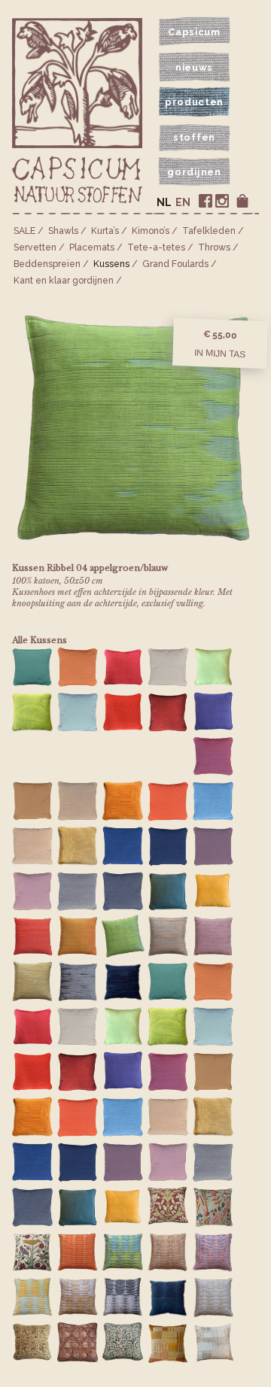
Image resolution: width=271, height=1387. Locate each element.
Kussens (111, 264)
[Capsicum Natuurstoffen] (77, 180)
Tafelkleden (209, 231)
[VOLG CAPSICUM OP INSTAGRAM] (222, 200)
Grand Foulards (175, 264)
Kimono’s (150, 231)
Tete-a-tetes (156, 247)
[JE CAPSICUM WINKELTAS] (242, 200)
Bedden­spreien (47, 264)
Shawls (63, 231)
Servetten (35, 247)
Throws (214, 247)
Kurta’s (105, 231)
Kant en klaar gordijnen (64, 280)
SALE (24, 231)
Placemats (91, 247)
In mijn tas (219, 354)
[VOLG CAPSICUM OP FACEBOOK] (205, 200)
